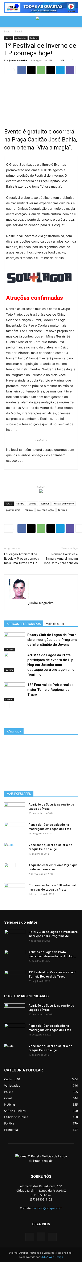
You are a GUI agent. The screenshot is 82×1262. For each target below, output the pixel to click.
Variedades (20, 38)
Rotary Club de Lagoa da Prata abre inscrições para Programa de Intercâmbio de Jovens (52, 640)
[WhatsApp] (41, 70)
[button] (7, 21)
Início (7, 31)
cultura (20, 503)
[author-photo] (41, 589)
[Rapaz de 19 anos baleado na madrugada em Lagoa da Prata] (14, 830)
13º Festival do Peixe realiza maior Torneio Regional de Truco (50, 689)
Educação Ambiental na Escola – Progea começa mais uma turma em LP (21, 558)
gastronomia (13, 509)
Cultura (9, 669)
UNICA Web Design (51, 1257)
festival (45, 503)
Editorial (9, 649)
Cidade (8, 699)
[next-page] (13, 705)
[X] (31, 70)
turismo (62, 509)
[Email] (50, 70)
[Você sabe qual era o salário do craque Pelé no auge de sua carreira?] (14, 849)
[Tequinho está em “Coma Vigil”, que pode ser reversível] (10, 870)
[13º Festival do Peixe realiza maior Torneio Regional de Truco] (14, 689)
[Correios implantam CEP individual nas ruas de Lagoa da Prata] (14, 890)
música (29, 509)
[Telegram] (60, 70)
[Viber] (70, 70)
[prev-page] (6, 705)
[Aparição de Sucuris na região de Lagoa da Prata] (14, 809)
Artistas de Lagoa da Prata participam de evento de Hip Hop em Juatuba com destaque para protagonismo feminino (50, 664)
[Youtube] (52, 1237)
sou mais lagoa (45, 509)
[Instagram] (41, 1237)
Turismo (34, 38)
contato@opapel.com (47, 1208)
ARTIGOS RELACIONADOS (24, 624)
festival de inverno (63, 503)
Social (18, 31)
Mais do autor (55, 624)
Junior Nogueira (18, 60)
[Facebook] (21, 70)
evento (32, 503)
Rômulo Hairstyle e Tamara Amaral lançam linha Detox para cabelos (61, 558)
